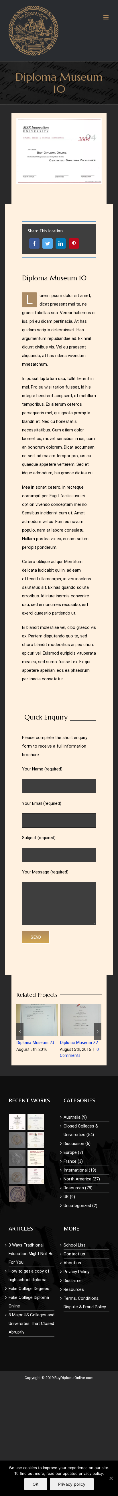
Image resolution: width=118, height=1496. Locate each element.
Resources (74, 1289)
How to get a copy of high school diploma (29, 1275)
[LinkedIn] (61, 243)
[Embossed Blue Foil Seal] (17, 1194)
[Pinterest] (74, 243)
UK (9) (69, 1196)
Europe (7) (73, 1152)
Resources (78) (78, 1187)
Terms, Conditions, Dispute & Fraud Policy (85, 1302)
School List (74, 1245)
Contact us (74, 1254)
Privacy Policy (76, 1271)
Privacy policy (72, 1484)
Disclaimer (73, 1280)
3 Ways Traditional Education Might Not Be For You (31, 1254)
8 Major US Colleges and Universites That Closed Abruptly (31, 1323)
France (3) (73, 1161)
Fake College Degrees (29, 1288)
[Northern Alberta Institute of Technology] (35, 1176)
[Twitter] (47, 243)
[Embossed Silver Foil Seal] (17, 1158)
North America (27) (82, 1179)
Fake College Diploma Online (29, 1302)
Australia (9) (75, 1117)
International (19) (80, 1170)
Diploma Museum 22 (79, 1042)
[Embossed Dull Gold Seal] (17, 1176)
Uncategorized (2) (80, 1205)
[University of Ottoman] (35, 1140)
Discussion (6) (77, 1143)
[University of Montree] (17, 1122)
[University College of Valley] (35, 1122)
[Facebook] (34, 243)
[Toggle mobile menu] (106, 17)
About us (72, 1262)
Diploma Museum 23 (35, 1042)
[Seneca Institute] (35, 1158)
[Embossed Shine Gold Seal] (17, 1140)
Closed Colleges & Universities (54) (81, 1130)
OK (36, 1484)
